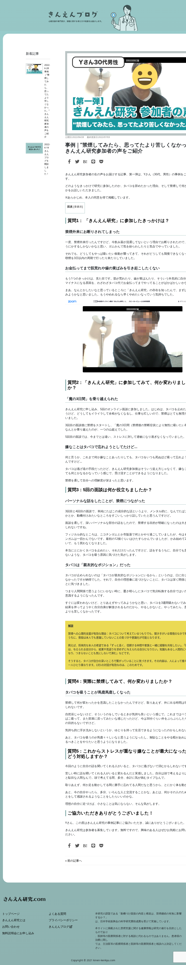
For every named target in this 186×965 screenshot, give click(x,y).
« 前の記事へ (73, 861)
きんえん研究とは (13, 920)
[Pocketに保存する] (101, 161)
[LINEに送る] (93, 161)
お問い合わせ (11, 927)
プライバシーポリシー (63, 920)
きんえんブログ (59, 927)
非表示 (78, 206)
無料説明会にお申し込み (18, 933)
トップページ (11, 914)
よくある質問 (57, 914)
